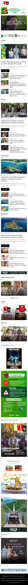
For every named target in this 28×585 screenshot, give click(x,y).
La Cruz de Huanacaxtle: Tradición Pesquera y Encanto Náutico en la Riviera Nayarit (17, 203)
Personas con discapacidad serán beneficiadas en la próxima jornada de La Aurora (18, 77)
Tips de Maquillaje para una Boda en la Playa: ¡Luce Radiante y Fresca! (18, 265)
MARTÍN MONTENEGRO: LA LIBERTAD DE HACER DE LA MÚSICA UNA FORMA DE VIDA (14, 23)
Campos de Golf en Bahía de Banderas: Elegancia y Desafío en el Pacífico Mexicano (13, 179)
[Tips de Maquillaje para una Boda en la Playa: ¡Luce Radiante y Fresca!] (4, 263)
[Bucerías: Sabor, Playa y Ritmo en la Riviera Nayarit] (4, 208)
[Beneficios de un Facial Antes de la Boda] (4, 257)
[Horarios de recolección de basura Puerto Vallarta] (14, 10)
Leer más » (5, 70)
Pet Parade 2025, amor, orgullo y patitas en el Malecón (14, 335)
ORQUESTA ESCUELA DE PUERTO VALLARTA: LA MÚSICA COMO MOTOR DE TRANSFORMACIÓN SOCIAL (18, 150)
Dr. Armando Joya (6, 293)
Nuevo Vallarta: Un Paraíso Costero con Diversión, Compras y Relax (18, 195)
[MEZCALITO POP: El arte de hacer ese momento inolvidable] (4, 134)
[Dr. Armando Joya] (14, 288)
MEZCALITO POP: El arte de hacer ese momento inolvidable (18, 135)
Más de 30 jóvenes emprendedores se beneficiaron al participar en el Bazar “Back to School (18, 85)
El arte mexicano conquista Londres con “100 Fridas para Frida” (17, 142)
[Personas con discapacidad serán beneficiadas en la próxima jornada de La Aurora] (4, 75)
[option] (14, 22)
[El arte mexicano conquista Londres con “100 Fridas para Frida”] (4, 140)
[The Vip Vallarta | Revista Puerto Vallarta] (6, 3)
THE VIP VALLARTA (9, 314)
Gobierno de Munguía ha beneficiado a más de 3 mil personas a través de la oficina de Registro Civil (18, 93)
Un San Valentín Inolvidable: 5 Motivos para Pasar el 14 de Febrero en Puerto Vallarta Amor (18, 252)
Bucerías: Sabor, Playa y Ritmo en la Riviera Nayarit (18, 209)
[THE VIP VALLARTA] (14, 312)
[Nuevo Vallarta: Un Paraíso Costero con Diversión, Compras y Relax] (4, 194)
